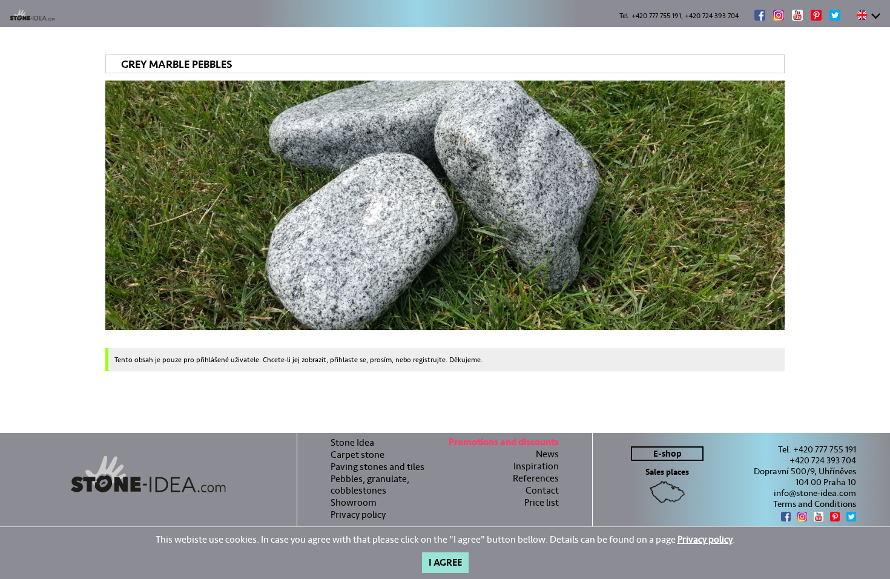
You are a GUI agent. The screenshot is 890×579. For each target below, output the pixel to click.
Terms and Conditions (814, 504)
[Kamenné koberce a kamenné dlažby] (148, 474)
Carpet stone (357, 454)
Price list (541, 502)
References (536, 478)
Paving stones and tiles (377, 466)
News (547, 454)
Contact (542, 490)
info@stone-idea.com (815, 493)
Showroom (354, 502)
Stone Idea (352, 442)
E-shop (667, 454)
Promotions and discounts (504, 443)
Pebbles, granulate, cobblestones (370, 484)
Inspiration (536, 466)
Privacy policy (358, 514)
